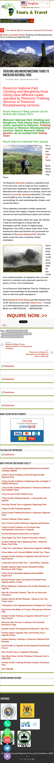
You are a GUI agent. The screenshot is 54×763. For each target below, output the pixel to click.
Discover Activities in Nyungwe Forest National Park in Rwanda (37, 353)
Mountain (20, 183)
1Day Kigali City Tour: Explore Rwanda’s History (24, 538)
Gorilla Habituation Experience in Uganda (20, 533)
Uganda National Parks (29, 79)
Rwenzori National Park (25, 234)
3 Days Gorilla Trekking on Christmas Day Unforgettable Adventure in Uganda (21, 528)
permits (7, 133)
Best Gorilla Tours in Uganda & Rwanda (20, 652)
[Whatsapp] (7, 731)
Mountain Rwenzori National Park (16, 334)
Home (5, 35)
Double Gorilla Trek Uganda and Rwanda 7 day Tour (25, 629)
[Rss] (20, 759)
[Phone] (7, 723)
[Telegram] (7, 748)
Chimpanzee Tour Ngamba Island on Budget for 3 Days (27, 605)
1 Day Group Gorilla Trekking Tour (17, 494)
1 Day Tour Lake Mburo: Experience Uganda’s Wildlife (26, 548)
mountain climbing (21, 194)
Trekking (45, 125)
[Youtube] (30, 759)
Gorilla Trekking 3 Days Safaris (16, 519)
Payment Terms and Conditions (33, 753)
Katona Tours (36, 303)
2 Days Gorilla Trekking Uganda (16, 508)
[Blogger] (33, 759)
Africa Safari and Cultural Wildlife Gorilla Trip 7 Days (26, 552)
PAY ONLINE (7, 669)
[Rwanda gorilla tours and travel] (17, 21)
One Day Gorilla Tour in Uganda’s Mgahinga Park (24, 504)
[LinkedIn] (28, 759)
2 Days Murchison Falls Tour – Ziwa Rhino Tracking (25, 563)
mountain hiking (16, 35)
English (33, 3)
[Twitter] (25, 759)
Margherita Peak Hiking (19, 300)
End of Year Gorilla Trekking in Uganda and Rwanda (25, 523)
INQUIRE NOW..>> (27, 315)
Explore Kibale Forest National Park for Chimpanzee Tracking (19, 345)
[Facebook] (23, 759)
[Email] (7, 739)
